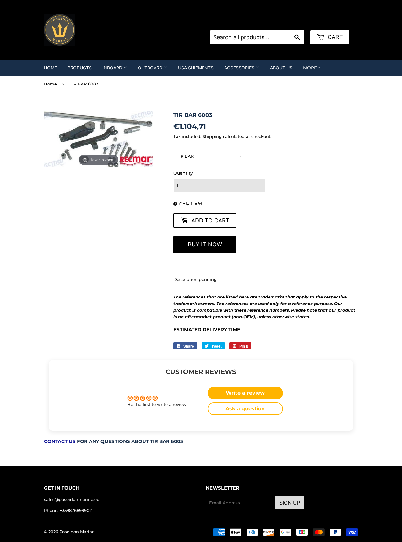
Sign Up (290, 503)
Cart (334, 37)
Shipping (212, 136)
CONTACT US (60, 441)
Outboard (151, 67)
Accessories (240, 67)
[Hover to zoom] (98, 138)
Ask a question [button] (245, 409)
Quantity (183, 173)
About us (281, 67)
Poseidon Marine (77, 531)
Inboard (112, 67)
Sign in (260, 22)
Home (50, 67)
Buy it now (205, 244)
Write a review (245, 393)
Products (80, 67)
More (310, 68)
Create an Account (292, 22)
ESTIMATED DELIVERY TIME (206, 329)
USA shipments (196, 67)
